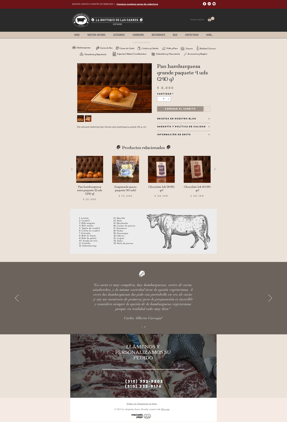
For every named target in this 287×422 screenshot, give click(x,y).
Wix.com (165, 409)
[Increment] (168, 98)
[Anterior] (72, 169)
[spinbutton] (164, 98)
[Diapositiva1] (142, 326)
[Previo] (17, 298)
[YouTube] (214, 3)
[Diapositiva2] (144, 326)
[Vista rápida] (89, 169)
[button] (137, 4)
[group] (143, 178)
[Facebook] (204, 3)
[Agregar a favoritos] (207, 109)
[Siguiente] (215, 169)
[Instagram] (209, 3)
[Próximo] (270, 298)
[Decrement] (159, 98)
